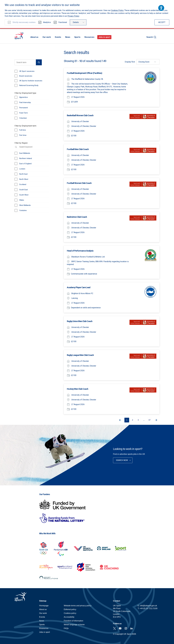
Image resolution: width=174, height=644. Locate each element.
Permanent (23, 108)
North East (23, 174)
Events (58, 37)
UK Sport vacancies (26, 71)
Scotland (22, 184)
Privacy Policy (73, 16)
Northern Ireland (25, 158)
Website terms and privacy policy (77, 606)
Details (76, 22)
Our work (46, 37)
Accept (161, 22)
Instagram (125, 628)
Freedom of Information (73, 621)
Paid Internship (25, 102)
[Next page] (157, 420)
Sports (77, 37)
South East (23, 190)
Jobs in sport (104, 37)
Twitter (114, 628)
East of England (25, 164)
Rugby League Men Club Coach (80, 355)
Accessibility (69, 617)
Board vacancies (25, 76)
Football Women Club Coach (79, 183)
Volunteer (23, 118)
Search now (122, 460)
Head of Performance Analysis (80, 250)
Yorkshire (23, 210)
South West (23, 195)
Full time (22, 130)
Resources (89, 37)
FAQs (66, 628)
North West (23, 179)
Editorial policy (70, 609)
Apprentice (23, 97)
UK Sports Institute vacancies (30, 81)
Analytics (47, 22)
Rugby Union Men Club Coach (79, 321)
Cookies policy (70, 613)
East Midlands (24, 153)
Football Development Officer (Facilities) (84, 73)
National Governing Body (28, 85)
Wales (21, 200)
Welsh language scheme (74, 625)
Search (149, 37)
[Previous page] (119, 420)
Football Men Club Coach (78, 149)
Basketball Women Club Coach (80, 115)
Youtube (120, 628)
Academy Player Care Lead (78, 287)
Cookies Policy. (117, 10)
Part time (22, 135)
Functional (62, 22)
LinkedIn (131, 628)
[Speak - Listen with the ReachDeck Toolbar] (161, 8)
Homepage (19, 35)
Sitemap (42, 601)
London (22, 169)
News (67, 37)
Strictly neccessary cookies (24, 22)
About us (34, 37)
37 (149, 420)
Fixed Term (23, 113)
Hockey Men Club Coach (77, 389)
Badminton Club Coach (77, 217)
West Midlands (25, 205)
